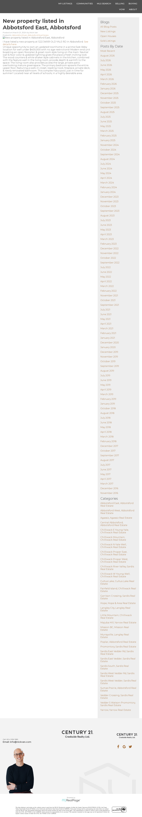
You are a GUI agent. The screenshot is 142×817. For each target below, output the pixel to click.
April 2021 (105, 323)
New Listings (107, 31)
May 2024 (105, 173)
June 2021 (105, 314)
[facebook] (118, 746)
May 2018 (105, 427)
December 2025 (109, 93)
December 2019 (109, 352)
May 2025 (105, 126)
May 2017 (105, 474)
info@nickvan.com (20, 742)
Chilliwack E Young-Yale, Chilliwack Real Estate (114, 531)
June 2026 (106, 65)
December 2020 (109, 342)
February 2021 (108, 333)
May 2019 (105, 385)
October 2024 (108, 149)
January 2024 (108, 192)
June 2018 (106, 422)
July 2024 (105, 164)
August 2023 (107, 215)
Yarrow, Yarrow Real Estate (115, 710)
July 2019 (105, 375)
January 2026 (107, 88)
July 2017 (105, 465)
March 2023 (107, 239)
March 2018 (107, 436)
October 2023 (108, 206)
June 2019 (105, 380)
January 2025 (107, 140)
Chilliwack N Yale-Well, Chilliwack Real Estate (113, 545)
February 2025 (108, 135)
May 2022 (105, 276)
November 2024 (109, 145)
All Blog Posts (108, 26)
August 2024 (107, 159)
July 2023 (105, 220)
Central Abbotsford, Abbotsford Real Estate (113, 523)
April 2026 (106, 74)
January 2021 (107, 338)
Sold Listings (107, 41)
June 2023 (106, 225)
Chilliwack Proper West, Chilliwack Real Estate (114, 560)
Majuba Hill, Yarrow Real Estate (118, 622)
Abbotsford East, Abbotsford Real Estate (30, 35)
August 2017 (107, 460)
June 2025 (106, 121)
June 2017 (105, 469)
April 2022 (106, 281)
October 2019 (108, 361)
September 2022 (109, 262)
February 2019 (108, 399)
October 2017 (108, 450)
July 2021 (105, 309)
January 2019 (107, 403)
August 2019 (107, 370)
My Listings (65, 3)
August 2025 (107, 112)
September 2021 (109, 305)
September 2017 (109, 455)
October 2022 (108, 258)
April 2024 (106, 178)
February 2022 (108, 291)
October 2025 (108, 102)
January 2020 (108, 347)
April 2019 (105, 389)
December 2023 (109, 196)
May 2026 (105, 69)
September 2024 (110, 154)
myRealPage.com (71, 800)
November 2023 (109, 201)
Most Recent (107, 51)
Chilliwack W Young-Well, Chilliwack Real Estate (115, 575)
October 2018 (108, 408)
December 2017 (109, 446)
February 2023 (108, 243)
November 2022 (109, 253)
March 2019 (106, 394)
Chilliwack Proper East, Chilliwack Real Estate (113, 553)
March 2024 (107, 182)
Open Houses (108, 36)
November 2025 (109, 98)
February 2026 (108, 84)
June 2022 (106, 272)
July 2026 (105, 60)
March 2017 (106, 483)
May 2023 (105, 229)
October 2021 (108, 300)
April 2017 (105, 479)
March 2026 (107, 79)
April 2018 (106, 432)
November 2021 (109, 295)
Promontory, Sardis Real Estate (118, 646)
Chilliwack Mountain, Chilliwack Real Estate (113, 538)
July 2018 (105, 418)
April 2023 (106, 234)
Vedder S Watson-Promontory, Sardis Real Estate (117, 704)
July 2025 (105, 117)
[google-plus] (124, 746)
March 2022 (107, 286)
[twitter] (130, 746)
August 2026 (107, 55)
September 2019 (109, 366)
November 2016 (109, 493)
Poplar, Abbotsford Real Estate (118, 642)
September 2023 (109, 211)
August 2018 (107, 413)
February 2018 (108, 441)
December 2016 (109, 488)
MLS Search (104, 3)
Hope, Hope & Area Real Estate (118, 603)
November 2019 (109, 356)
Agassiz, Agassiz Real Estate (116, 518)
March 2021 (106, 328)
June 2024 (106, 168)
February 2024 (108, 187)
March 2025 (107, 131)
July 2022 (105, 267)
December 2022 (109, 248)
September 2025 (109, 107)
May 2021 (105, 319)
